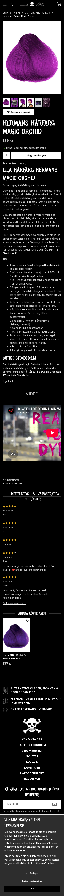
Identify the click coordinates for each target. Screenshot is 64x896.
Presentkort (32, 779)
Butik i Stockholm (32, 745)
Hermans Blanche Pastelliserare (40, 309)
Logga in (32, 762)
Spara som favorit (20, 112)
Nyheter (32, 756)
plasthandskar (47, 265)
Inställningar (32, 873)
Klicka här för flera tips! (24, 346)
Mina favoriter (32, 751)
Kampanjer (32, 768)
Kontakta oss (32, 739)
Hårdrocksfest (32, 773)
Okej (32, 888)
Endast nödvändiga (32, 881)
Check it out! (10, 253)
